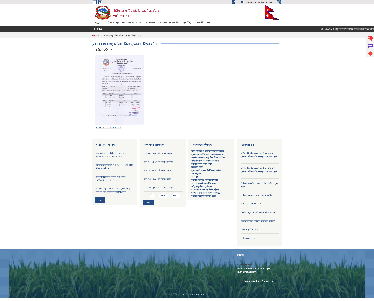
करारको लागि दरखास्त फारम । (252, 204)
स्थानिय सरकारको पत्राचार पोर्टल (203, 196)
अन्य (99, 200)
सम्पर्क (210, 22)
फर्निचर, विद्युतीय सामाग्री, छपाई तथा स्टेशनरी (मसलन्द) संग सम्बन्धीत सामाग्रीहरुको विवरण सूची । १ (260, 171)
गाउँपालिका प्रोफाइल (248, 238)
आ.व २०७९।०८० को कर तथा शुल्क (157, 179)
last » (175, 196)
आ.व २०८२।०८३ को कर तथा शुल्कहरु (158, 153)
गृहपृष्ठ (98, 22)
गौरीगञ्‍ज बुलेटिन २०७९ (249, 229)
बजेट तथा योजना (147, 22)
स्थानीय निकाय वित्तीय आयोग (202, 164)
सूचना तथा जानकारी (125, 22)
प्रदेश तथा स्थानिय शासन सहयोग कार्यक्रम (207, 154)
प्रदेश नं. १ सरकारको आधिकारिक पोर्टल (205, 193)
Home (94, 35)
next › (163, 196)
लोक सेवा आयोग (197, 167)
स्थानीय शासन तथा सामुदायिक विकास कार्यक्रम (208, 157)
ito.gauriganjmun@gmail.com (259, 281)
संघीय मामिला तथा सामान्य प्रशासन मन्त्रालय (207, 151)
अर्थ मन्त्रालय (196, 173)
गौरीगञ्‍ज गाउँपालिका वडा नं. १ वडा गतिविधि (256, 195)
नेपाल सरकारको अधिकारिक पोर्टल (203, 183)
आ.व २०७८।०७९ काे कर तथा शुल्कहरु (158, 188)
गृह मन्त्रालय (196, 177)
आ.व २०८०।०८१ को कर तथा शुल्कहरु (158, 170)
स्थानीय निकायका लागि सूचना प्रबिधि (204, 180)
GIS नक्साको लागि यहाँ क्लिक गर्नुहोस (205, 189)
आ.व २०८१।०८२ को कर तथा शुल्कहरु (158, 162)
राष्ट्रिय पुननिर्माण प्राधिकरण (201, 186)
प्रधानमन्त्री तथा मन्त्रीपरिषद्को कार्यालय (206, 170)
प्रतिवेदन (187, 22)
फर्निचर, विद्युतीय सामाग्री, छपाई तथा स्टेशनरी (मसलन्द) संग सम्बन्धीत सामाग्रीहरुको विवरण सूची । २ (260, 156)
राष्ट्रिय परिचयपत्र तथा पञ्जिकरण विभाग (206, 160)
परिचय (109, 22)
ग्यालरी (199, 22)
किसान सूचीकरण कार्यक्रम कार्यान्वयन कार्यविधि (258, 221)
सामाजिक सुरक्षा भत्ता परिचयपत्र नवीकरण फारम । (259, 212)
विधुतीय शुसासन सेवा (169, 22)
